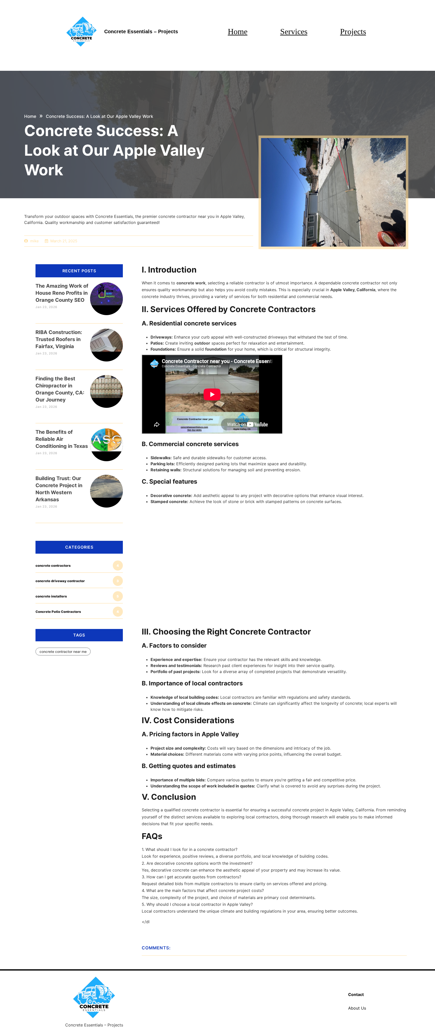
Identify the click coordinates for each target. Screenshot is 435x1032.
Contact (356, 994)
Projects (353, 31)
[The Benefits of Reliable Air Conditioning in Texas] (106, 439)
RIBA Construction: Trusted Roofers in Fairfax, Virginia (58, 339)
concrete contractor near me (63, 651)
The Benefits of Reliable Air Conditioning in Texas (61, 439)
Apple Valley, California (352, 289)
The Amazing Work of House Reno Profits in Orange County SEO (61, 293)
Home (237, 31)
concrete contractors (77, 565)
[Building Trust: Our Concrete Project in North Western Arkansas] (106, 486)
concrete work (190, 282)
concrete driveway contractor (77, 581)
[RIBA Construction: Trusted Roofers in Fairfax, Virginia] (106, 340)
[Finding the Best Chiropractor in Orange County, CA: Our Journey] (106, 386)
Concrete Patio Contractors (77, 612)
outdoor (202, 343)
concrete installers (77, 596)
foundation (216, 349)
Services (293, 31)
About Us (357, 1008)
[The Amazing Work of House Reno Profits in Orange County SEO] (106, 293)
